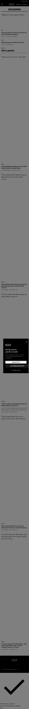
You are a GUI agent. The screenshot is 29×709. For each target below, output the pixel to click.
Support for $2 (16, 362)
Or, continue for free (15, 370)
